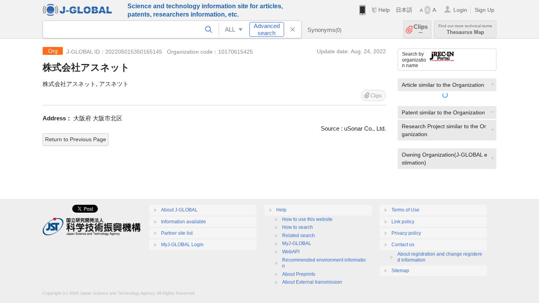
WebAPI (290, 251)
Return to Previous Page (75, 139)
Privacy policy (406, 233)
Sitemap (400, 270)
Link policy (402, 221)
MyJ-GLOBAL (296, 243)
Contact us (402, 244)
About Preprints (298, 274)
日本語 (404, 10)
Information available (183, 221)
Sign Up (484, 10)
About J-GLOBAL (179, 210)
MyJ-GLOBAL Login (182, 244)
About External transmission (312, 282)
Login (460, 10)
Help (384, 10)
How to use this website (307, 219)
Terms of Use (405, 210)
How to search (297, 227)
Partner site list (177, 233)
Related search (298, 235)
